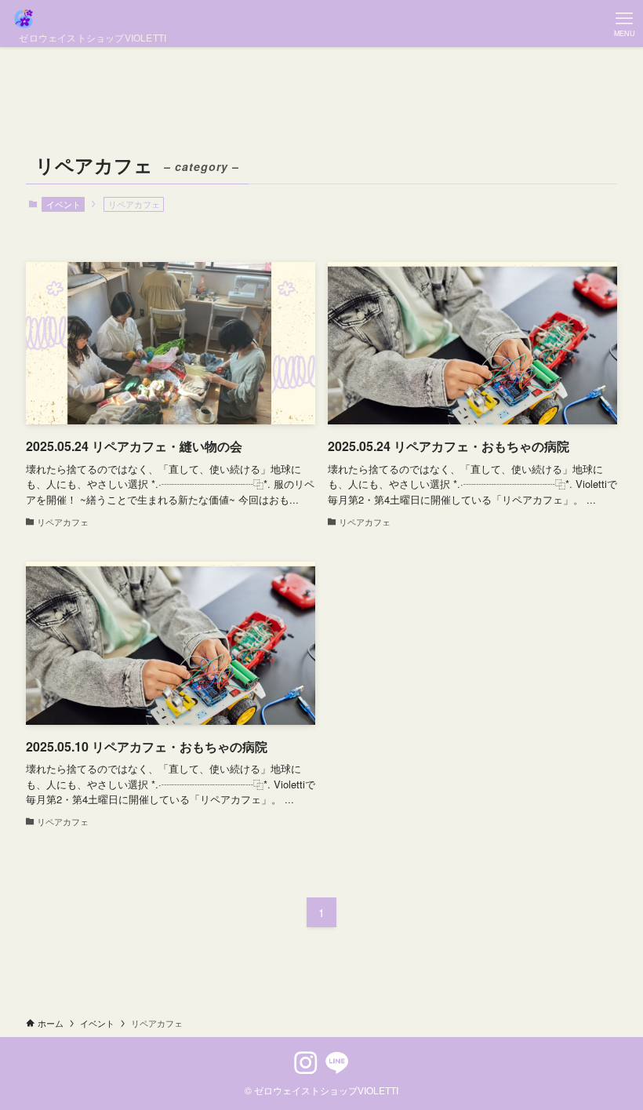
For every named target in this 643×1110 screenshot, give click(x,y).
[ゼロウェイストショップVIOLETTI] (89, 19)
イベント (63, 204)
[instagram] (305, 1063)
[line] (337, 1063)
